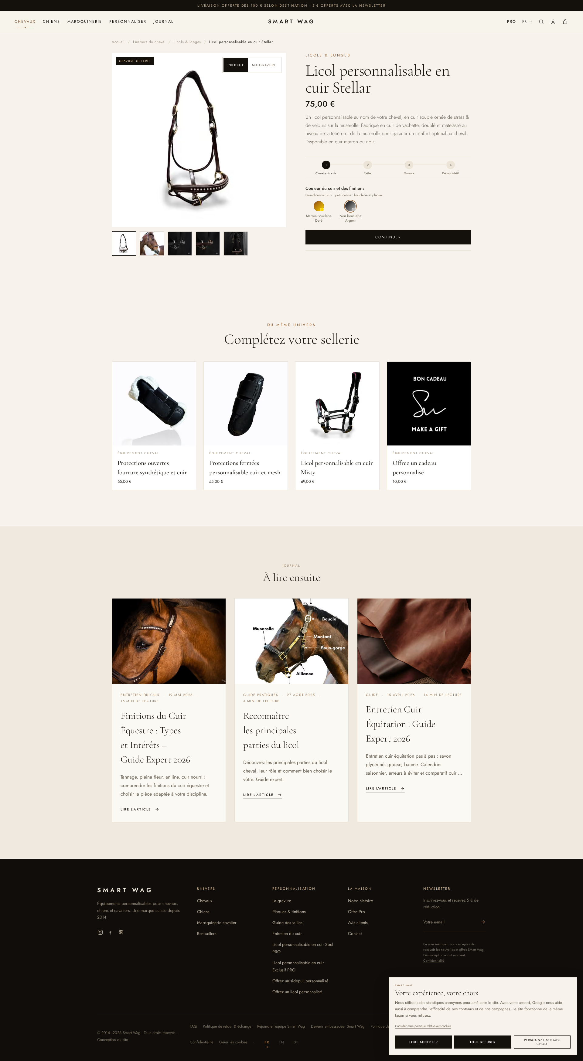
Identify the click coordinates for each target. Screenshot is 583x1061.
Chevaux (25, 21)
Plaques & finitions (289, 912)
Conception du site (112, 1039)
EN (282, 1042)
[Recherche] (541, 22)
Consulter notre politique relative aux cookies (423, 1026)
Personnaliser (127, 21)
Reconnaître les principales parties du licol (271, 730)
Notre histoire (360, 901)
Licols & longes (187, 42)
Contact (355, 933)
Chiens (51, 21)
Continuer (388, 237)
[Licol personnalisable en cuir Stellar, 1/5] (124, 243)
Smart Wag (291, 22)
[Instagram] (100, 932)
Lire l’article (136, 809)
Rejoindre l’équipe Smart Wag (281, 1026)
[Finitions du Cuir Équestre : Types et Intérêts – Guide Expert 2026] (169, 641)
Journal (164, 21)
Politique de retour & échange (227, 1026)
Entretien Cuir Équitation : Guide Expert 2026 (400, 723)
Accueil (118, 42)
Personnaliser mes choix (542, 1042)
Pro (511, 21)
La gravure (281, 901)
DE (296, 1042)
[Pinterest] (121, 932)
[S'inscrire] (483, 922)
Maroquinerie (84, 21)
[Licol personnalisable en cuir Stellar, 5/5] (235, 243)
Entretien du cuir (287, 933)
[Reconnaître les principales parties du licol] (291, 641)
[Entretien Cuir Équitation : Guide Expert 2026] (414, 641)
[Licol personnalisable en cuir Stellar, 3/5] (180, 243)
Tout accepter (423, 1042)
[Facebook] (110, 932)
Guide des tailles (287, 922)
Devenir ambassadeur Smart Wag (337, 1026)
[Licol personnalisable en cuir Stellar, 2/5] (152, 243)
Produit (236, 65)
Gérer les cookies (233, 1042)
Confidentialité (434, 960)
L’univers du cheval (149, 42)
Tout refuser (483, 1042)
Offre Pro (356, 912)
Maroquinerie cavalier (217, 922)
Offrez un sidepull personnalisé (300, 981)
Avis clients (358, 922)
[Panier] (565, 22)
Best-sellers (206, 933)
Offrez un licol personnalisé (297, 992)
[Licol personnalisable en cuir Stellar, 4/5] (208, 243)
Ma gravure (264, 65)
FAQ (193, 1026)
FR (524, 21)
